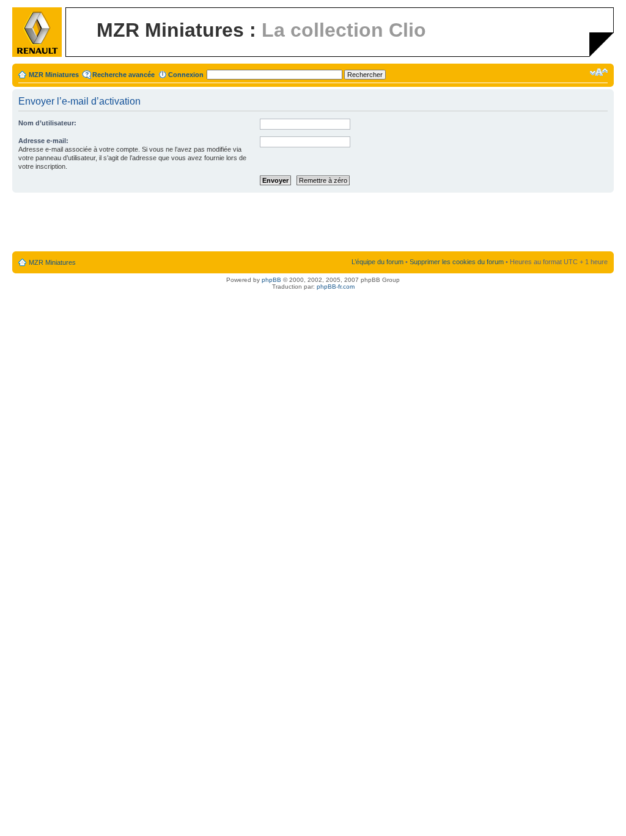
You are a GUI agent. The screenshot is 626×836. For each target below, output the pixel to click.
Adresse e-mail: (43, 140)
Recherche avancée (123, 74)
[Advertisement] (313, 222)
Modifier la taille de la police (599, 72)
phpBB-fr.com (336, 286)
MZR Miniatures (54, 74)
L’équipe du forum (377, 261)
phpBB (271, 279)
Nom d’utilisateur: (47, 123)
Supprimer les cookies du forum (457, 261)
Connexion (186, 74)
